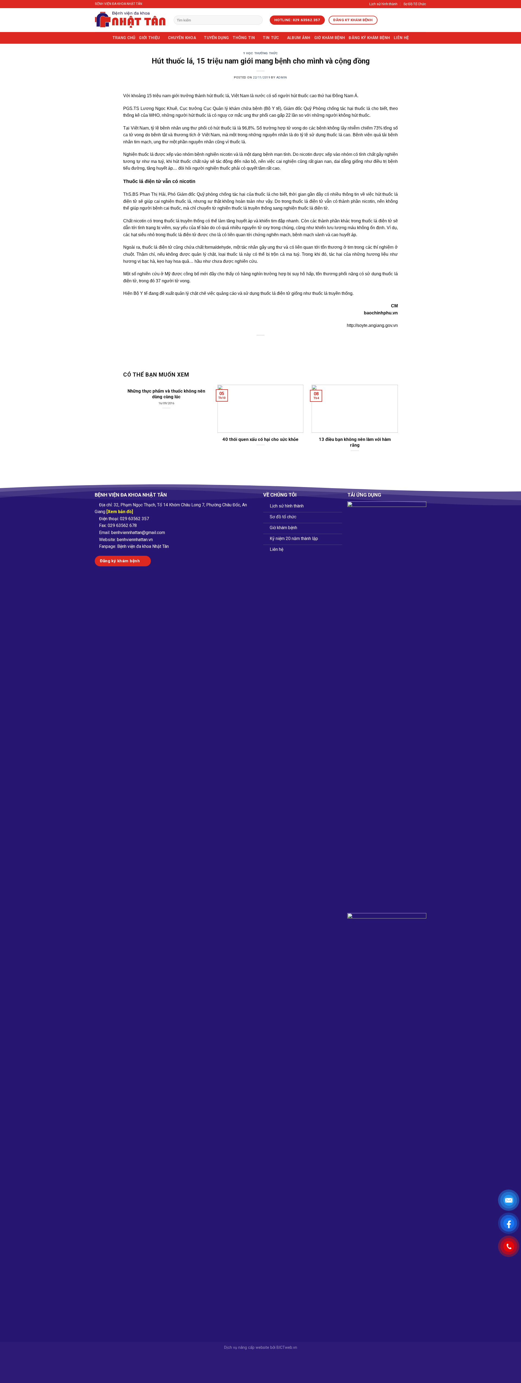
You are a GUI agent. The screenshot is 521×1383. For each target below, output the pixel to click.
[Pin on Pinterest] (270, 344)
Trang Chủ (123, 38)
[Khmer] (405, 20)
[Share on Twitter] (250, 344)
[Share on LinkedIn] (280, 344)
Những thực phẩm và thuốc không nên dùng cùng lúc (166, 394)
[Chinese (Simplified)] (398, 20)
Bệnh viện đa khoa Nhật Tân (143, 546)
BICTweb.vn (287, 1347)
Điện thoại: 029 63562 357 (124, 518)
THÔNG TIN (244, 38)
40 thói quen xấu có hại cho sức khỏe (260, 439)
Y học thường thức (260, 53)
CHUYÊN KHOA (182, 38)
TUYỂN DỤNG (216, 38)
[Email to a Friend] (260, 344)
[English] (391, 20)
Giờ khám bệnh (329, 38)
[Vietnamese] (384, 20)
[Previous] (131, 411)
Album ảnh (298, 38)
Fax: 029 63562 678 (118, 525)
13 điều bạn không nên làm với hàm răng (355, 442)
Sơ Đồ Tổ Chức (415, 4)
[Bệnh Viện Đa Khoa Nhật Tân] (130, 20)
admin (281, 77)
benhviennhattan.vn (135, 539)
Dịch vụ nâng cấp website (246, 1347)
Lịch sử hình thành (383, 4)
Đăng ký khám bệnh (369, 38)
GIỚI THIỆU (149, 38)
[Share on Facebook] (241, 344)
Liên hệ (401, 38)
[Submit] (257, 20)
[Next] (389, 411)
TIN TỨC (271, 38)
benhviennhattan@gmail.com (138, 532)
